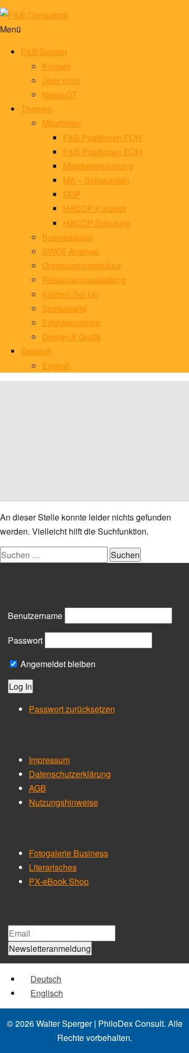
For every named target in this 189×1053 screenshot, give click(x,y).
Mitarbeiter (61, 123)
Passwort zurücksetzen (72, 709)
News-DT (59, 95)
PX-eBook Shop (59, 881)
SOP (72, 194)
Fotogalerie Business (68, 853)
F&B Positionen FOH (102, 138)
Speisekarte (64, 308)
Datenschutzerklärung (70, 774)
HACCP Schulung (97, 223)
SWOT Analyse (70, 251)
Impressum (49, 760)
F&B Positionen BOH (102, 152)
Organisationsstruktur (81, 265)
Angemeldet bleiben (57, 664)
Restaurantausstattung (84, 280)
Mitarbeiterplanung (98, 166)
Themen (36, 109)
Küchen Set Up (70, 294)
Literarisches (53, 867)
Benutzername (35, 616)
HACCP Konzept (94, 208)
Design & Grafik (71, 337)
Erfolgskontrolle (71, 323)
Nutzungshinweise (63, 802)
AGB (37, 788)
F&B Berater (44, 52)
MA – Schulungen (96, 180)
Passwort (25, 640)
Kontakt (56, 66)
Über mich (61, 80)
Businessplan (67, 237)
